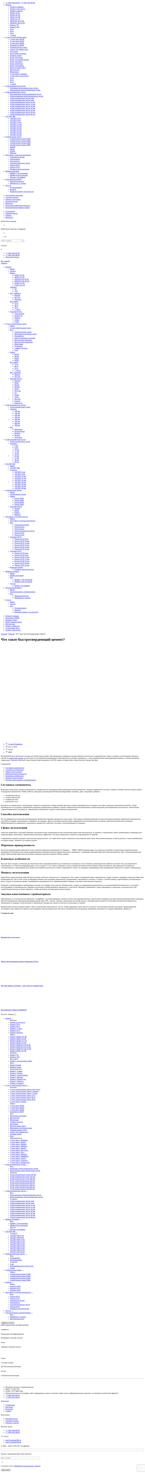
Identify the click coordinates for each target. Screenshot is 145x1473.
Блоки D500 (19, 502)
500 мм (17, 425)
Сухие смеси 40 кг (12, 628)
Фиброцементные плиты (15, 1254)
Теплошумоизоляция (13, 179)
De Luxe (17, 391)
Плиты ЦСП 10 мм (21, 541)
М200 (16, 358)
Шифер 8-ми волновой (19, 175)
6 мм (16, 446)
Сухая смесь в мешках (18, 74)
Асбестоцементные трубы (15, 86)
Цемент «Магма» (16, 1077)
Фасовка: (13, 1020)
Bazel (16, 383)
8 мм (16, 448)
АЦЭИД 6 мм (15, 118)
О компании (10, 211)
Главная (4, 634)
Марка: (12, 1035)
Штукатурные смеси (18, 68)
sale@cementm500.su (13, 1440)
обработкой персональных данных (27, 1466)
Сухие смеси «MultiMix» (19, 1156)
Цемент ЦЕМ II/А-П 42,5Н (20, 1047)
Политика (9, 1409)
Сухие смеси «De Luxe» (19, 1150)
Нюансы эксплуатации (14, 778)
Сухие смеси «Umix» (18, 1158)
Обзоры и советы (12, 1423)
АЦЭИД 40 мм (16, 135)
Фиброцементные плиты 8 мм (21, 1266)
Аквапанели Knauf (17, 157)
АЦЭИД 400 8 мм (17, 1238)
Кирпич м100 (15, 1286)
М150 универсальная (13, 622)
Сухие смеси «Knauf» (18, 1102)
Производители (11, 201)
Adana (16, 320)
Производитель (16, 312)
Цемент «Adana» (16, 1071)
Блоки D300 (19, 498)
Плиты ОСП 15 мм (21, 561)
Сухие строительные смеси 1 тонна (23, 1093)
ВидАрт (17, 399)
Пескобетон (19, 336)
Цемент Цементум (12, 626)
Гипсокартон (15, 159)
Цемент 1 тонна (16, 1028)
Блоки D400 (19, 500)
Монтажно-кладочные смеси (25, 334)
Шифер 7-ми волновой (19, 173)
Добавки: (13, 1053)
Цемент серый (15, 1067)
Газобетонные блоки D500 (20, 143)
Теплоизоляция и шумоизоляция (22, 592)
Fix (15, 393)
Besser (16, 385)
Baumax (17, 381)
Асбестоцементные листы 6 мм (22, 98)
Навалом (17, 299)
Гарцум (17, 401)
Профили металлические (19, 169)
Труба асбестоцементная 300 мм (22, 1183)
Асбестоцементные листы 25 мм (22, 110)
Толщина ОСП (15, 551)
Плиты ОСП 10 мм (21, 557)
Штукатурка (14, 70)
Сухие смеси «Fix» (17, 1152)
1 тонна (13, 35)
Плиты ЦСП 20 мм (21, 547)
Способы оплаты (12, 197)
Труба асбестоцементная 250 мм (22, 1181)
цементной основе (16, 758)
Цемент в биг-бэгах (17, 9)
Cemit (16, 322)
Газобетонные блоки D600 (20, 145)
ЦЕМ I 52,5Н (15, 17)
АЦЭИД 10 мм (16, 122)
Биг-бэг (17, 297)
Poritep (12, 151)
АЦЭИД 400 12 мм (17, 1242)
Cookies (8, 1411)
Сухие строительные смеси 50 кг (22, 1100)
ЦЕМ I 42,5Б (15, 13)
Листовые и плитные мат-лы (16, 517)
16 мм (16, 454)
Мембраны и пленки (18, 183)
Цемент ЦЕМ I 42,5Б (18, 1039)
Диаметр (13, 409)
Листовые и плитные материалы (18, 155)
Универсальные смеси (18, 47)
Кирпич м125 (15, 1288)
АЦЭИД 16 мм (16, 127)
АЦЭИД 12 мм (16, 125)
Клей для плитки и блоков (24, 338)
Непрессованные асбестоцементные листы (26, 96)
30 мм (16, 460)
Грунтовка (14, 51)
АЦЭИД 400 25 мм (17, 1248)
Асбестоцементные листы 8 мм (22, 100)
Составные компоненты (14, 768)
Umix (16, 397)
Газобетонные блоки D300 (20, 139)
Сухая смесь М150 (17, 41)
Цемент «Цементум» (18, 1079)
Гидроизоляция (16, 187)
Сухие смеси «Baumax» (19, 1140)
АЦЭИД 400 (10, 116)
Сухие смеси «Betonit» (18, 1146)
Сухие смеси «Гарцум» (19, 1160)
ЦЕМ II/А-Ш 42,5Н (17, 23)
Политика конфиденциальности (17, 205)
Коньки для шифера (17, 177)
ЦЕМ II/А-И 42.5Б (17, 21)
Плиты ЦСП (15, 165)
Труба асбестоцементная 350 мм (22, 1185)
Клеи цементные (16, 64)
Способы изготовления (14, 770)
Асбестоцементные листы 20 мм (22, 108)
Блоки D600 (19, 504)
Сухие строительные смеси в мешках (24, 1091)
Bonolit (12, 147)
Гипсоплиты (15, 161)
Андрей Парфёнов (15, 744)
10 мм (16, 450)
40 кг (12, 31)
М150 (16, 356)
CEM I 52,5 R (15, 19)
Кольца (17, 435)
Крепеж (13, 189)
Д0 (15, 289)
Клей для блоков (16, 58)
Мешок (17, 295)
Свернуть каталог (8, 1323)
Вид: (12, 1114)
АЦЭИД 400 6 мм (17, 1236)
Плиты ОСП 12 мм (21, 559)
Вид (11, 330)
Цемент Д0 (14, 25)
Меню (12, 269)
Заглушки (18, 437)
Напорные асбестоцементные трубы (24, 88)
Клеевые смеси (16, 55)
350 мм (17, 421)
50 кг (12, 33)
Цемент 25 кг (15, 1031)
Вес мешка (14, 301)
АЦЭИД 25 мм (16, 131)
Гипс (16, 350)
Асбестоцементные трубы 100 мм (23, 1175)
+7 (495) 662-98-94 (28, 3)
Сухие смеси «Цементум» (20, 1162)
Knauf (16, 395)
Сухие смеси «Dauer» (18, 1148)
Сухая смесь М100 (17, 39)
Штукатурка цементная (23, 342)
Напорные (18, 429)
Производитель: (16, 1069)
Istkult (12, 149)
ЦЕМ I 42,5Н (15, 15)
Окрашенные (15, 1258)
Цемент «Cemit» (16, 1073)
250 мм (17, 417)
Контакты (9, 203)
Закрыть (4, 263)
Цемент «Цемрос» (17, 1081)
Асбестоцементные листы (15, 92)
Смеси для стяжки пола (19, 49)
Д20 (16, 291)
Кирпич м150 (15, 1290)
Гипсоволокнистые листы (20, 163)
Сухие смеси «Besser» (18, 1144)
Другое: (13, 1227)
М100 (16, 354)
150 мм (17, 413)
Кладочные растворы (18, 53)
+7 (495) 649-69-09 (12, 3)
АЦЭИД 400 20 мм (17, 1246)
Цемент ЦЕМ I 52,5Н (18, 1043)
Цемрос (17, 318)
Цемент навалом (16, 11)
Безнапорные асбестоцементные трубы (25, 90)
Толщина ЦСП (15, 537)
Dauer (16, 389)
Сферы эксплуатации (13, 772)
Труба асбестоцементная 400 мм (22, 1187)
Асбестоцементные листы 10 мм (22, 102)
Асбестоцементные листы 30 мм (22, 112)
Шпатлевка (14, 72)
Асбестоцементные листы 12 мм (22, 104)
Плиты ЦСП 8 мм (21, 539)
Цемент (8, 5)
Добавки (13, 287)
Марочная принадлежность (16, 774)
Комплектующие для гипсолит (22, 191)
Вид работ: (14, 1059)
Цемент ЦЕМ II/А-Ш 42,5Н (20, 1049)
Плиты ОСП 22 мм (21, 565)
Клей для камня (16, 62)
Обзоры (8, 215)
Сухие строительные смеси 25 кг (22, 1095)
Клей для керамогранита (19, 60)
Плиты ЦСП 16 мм (21, 545)
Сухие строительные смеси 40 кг (22, 1097)
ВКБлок (13, 153)
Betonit (17, 387)
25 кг (12, 29)
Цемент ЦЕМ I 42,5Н (18, 1051)
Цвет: (12, 1063)
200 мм (17, 415)
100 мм (17, 411)
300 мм (17, 419)
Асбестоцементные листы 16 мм (22, 106)
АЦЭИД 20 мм (16, 129)
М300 (16, 360)
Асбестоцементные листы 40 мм (22, 114)
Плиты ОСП (15, 167)
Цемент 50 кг (15, 1024)
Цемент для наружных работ (21, 1061)
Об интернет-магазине (14, 195)
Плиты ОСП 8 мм (21, 553)
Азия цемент (19, 314)
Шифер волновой (12, 171)
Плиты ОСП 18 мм (21, 563)
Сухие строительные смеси (16, 37)
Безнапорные (19, 431)
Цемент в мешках (17, 7)
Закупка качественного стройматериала (20, 780)
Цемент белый (15, 1065)
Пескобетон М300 (17, 45)
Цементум (18, 316)
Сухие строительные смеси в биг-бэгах (25, 1089)
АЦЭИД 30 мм (16, 133)
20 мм (16, 456)
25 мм (16, 458)
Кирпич (8, 1282)
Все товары (5, 261)
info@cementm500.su (13, 1442)
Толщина (13, 444)
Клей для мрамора (17, 66)
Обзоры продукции (13, 199)
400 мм (17, 423)
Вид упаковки (15, 293)
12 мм (16, 452)
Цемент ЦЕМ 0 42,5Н (18, 1037)
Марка (12, 273)
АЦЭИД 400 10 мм (17, 1240)
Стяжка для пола (20, 348)
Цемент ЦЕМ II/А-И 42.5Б (20, 1045)
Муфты (17, 433)
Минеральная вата (17, 181)
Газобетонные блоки (13, 137)
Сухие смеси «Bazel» (18, 1142)
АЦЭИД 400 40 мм (17, 1252)
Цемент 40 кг (15, 1026)
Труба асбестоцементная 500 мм (22, 1189)
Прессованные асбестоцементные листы (25, 94)
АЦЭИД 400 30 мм (17, 1250)
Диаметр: (13, 1173)
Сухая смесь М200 (17, 43)
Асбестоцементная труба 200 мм (22, 1179)
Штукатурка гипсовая (22, 340)
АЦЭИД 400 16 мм (17, 1244)
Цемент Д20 (14, 27)
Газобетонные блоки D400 (20, 141)
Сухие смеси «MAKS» (18, 1154)
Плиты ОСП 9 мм (21, 555)
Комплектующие (16, 567)
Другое (8, 185)
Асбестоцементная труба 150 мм (22, 1177)
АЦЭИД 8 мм (15, 120)
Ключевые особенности (14, 776)
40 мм (16, 462)
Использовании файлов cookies (17, 208)
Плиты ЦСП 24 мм (21, 549)
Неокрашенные (16, 1260)
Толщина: (13, 1199)
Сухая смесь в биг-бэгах (19, 76)
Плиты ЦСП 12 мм (21, 543)
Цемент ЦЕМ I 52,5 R (18, 1041)
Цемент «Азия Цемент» (19, 1075)
